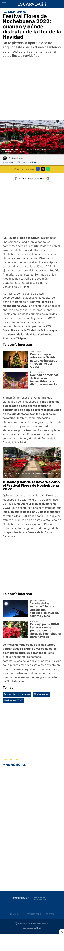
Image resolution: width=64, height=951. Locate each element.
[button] (3, 3)
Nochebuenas (41, 694)
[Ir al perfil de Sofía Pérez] (5, 159)
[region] (32, 85)
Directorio (14, 914)
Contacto (50, 914)
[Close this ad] (61, 931)
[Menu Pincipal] (4, 4)
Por (16, 158)
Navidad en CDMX (13, 700)
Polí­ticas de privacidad (32, 914)
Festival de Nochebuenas (17, 694)
